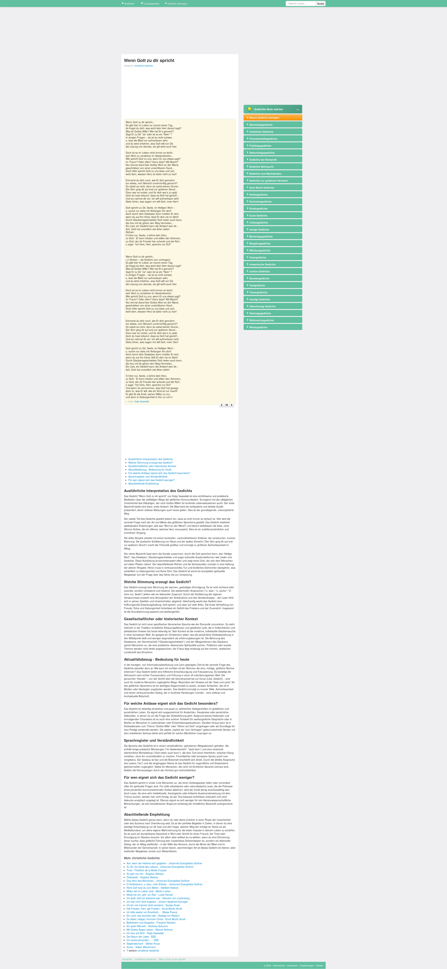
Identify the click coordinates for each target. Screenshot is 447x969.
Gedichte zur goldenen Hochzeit (268, 180)
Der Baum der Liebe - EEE (141, 936)
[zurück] (221, 405)
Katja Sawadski (141, 401)
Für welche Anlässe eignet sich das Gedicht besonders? (159, 473)
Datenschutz (279, 965)
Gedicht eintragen (177, 3)
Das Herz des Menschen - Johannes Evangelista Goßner (158, 880)
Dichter (319, 965)
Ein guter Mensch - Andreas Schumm (147, 926)
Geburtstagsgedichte (262, 152)
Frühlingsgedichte (260, 145)
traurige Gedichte (259, 299)
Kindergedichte (258, 208)
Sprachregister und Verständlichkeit (147, 476)
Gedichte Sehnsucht (261, 166)
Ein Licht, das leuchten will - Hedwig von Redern (153, 915)
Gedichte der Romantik (263, 159)
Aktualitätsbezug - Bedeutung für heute (149, 469)
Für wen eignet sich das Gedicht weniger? (151, 480)
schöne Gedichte (259, 271)
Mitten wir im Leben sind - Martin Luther (149, 891)
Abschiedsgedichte (261, 124)
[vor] (231, 405)
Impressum (292, 965)
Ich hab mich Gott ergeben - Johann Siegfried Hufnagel (157, 901)
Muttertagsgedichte (261, 236)
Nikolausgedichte (259, 250)
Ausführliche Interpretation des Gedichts (150, 459)
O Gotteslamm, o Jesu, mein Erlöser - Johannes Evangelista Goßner (165, 884)
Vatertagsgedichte (260, 313)
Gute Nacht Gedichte (261, 187)
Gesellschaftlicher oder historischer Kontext (152, 466)
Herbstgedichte (258, 194)
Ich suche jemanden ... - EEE (143, 940)
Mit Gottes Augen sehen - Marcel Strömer (150, 929)
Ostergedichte (257, 257)
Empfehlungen (307, 965)
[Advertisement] (180, 94)
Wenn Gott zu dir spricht (172, 959)
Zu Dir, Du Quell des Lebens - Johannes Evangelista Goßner (160, 866)
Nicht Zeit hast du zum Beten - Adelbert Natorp (152, 887)
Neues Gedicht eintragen (264, 117)
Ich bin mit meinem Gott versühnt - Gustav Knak (153, 905)
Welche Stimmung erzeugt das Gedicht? (150, 462)
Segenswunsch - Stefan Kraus (143, 943)
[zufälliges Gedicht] (226, 405)
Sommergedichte (259, 278)
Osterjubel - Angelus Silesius (142, 877)
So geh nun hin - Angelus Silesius (145, 873)
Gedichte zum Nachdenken (265, 173)
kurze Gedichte (258, 215)
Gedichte (129, 3)
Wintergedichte (258, 327)
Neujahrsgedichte (259, 243)
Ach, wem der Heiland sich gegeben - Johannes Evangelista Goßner (164, 863)
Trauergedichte (258, 292)
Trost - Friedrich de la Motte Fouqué (147, 870)
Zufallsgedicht (151, 3)
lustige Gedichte (259, 229)
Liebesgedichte (258, 222)
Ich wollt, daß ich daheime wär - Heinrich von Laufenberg (158, 898)
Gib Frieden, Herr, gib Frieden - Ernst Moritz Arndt (154, 908)
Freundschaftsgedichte (263, 138)
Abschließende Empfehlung (143, 483)
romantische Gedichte (262, 264)
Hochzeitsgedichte (260, 201)
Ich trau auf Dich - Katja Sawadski (145, 933)
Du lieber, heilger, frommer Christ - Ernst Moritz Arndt (156, 919)
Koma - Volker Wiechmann (141, 947)
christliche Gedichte (143, 65)
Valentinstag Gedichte (262, 306)
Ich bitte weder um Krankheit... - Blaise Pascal (152, 912)
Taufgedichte (257, 285)
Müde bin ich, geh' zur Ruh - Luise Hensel (150, 894)
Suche (320, 3)
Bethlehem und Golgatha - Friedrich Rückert (151, 922)
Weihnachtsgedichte (261, 320)
